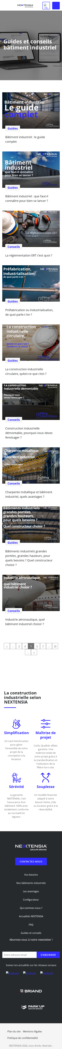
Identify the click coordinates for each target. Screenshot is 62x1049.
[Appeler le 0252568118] (46, 5)
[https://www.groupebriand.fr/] (31, 991)
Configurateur (31, 899)
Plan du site (14, 1031)
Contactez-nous (31, 861)
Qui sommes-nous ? (31, 908)
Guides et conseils (31, 933)
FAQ (31, 924)
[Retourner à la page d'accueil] (25, 6)
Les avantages (31, 891)
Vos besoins (31, 874)
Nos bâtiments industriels (31, 883)
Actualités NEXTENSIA (31, 916)
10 (55, 646)
